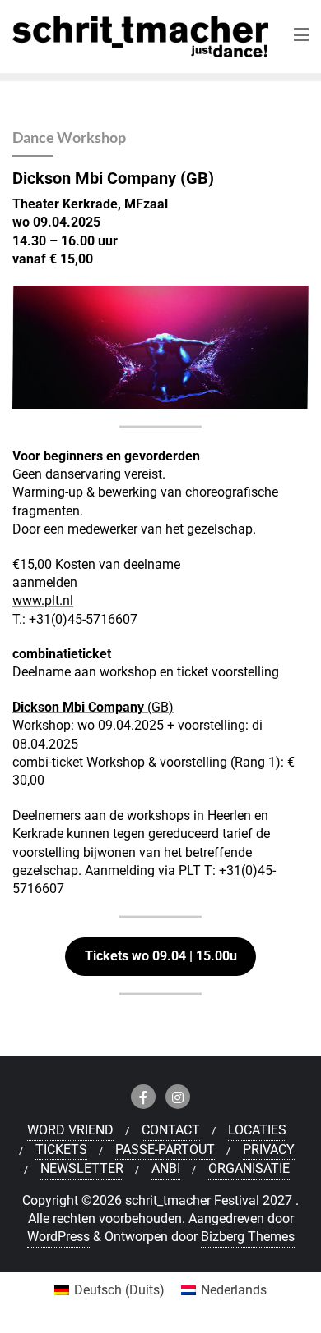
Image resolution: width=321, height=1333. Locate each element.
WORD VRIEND (70, 1130)
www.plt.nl (42, 600)
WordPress (58, 1236)
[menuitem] (109, 1290)
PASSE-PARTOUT (165, 1149)
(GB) (93, 707)
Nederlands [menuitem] (234, 1290)
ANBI (165, 1168)
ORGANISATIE (249, 1168)
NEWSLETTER (81, 1168)
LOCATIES (257, 1130)
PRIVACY (269, 1149)
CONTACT (171, 1130)
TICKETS (61, 1149)
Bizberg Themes (248, 1236)
